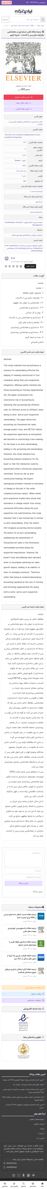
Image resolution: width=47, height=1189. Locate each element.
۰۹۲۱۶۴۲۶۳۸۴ (11, 1167)
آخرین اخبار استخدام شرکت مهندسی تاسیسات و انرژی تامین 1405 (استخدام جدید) (23, 1091)
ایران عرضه (40, 25)
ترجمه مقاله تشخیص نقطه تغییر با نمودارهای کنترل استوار (22, 944)
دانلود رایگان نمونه (22, 103)
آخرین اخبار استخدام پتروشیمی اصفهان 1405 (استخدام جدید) (25, 1106)
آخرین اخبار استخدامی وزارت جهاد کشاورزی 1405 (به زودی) (23, 1080)
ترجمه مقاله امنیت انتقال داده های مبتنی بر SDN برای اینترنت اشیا (20, 916)
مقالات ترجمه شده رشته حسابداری (22, 25)
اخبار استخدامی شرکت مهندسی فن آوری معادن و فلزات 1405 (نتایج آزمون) (23, 1098)
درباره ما (41, 1133)
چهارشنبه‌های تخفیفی (36, 1119)
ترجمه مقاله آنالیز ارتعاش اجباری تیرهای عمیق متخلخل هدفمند (20, 971)
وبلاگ (42, 1129)
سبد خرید (5, 2)
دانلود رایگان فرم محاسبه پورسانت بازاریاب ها (28, 1084)
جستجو (5, 19)
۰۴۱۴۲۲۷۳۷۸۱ (11, 1163)
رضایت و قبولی (39, 1124)
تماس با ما (40, 1138)
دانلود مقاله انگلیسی (22, 109)
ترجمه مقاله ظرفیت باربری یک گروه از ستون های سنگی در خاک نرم (21, 957)
